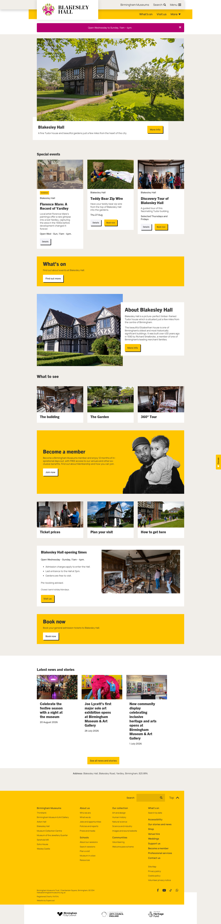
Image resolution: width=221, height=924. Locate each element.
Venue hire (154, 833)
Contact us (154, 857)
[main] (110, 408)
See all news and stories (103, 760)
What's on (146, 14)
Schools (84, 837)
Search (130, 797)
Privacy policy (154, 871)
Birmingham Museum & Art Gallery (53, 817)
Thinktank (41, 813)
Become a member (158, 848)
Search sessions (87, 846)
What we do (85, 817)
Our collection (120, 808)
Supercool (50, 900)
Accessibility (155, 819)
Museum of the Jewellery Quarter (52, 835)
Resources (85, 860)
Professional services (160, 853)
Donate (218, 460)
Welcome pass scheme (123, 846)
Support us (154, 843)
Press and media (87, 831)
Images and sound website (124, 831)
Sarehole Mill (43, 840)
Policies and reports (89, 826)
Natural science (119, 822)
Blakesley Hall (43, 826)
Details (96, 222)
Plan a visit (85, 851)
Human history (119, 817)
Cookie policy (154, 876)
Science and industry (122, 826)
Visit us (162, 14)
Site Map (152, 866)
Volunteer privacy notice (159, 880)
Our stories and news (160, 824)
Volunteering (118, 842)
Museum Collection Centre (49, 831)
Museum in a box (87, 855)
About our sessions (89, 842)
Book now (110, 222)
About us (85, 808)
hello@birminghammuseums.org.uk (51, 892)
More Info (155, 129)
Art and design (119, 813)
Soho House (42, 844)
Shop (151, 829)
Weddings (153, 838)
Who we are (85, 813)
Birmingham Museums (49, 808)
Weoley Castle (43, 849)
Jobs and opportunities (90, 822)
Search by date (155, 813)
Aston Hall (41, 822)
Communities (119, 837)
